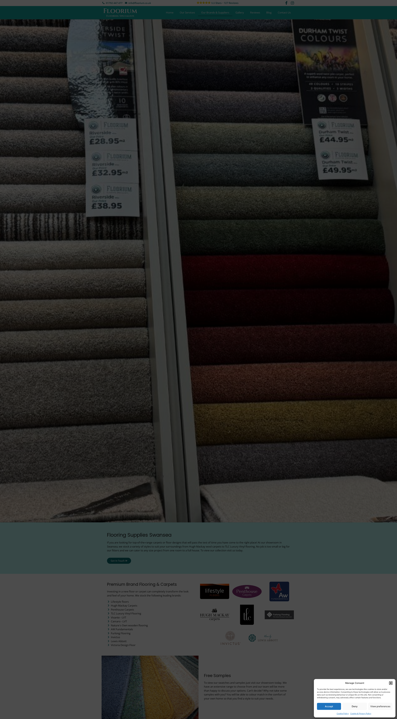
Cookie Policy (343, 713)
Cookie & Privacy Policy (360, 713)
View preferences (380, 706)
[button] (390, 683)
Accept (329, 706)
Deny (355, 706)
